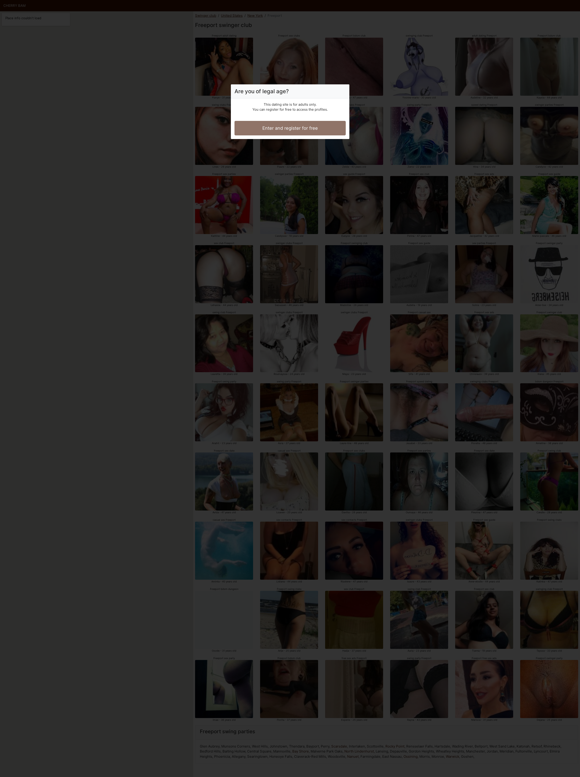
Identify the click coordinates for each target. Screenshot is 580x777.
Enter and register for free (290, 128)
